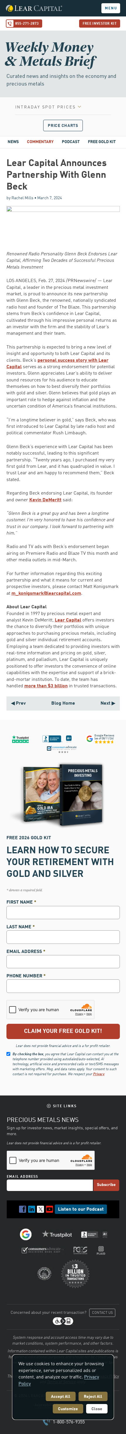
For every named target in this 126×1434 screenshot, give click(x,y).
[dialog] (63, 1387)
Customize (68, 1409)
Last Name (20, 927)
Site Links (65, 1106)
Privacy (99, 1074)
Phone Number (26, 976)
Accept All (60, 1397)
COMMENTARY (40, 142)
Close (96, 1409)
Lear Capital (68, 620)
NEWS (13, 142)
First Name (21, 902)
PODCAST (71, 142)
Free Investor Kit (100, 24)
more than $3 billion (46, 686)
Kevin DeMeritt (45, 500)
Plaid (101, 1250)
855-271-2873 (27, 24)
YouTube (49, 1209)
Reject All (93, 1397)
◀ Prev (18, 703)
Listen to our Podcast (81, 1209)
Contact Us (102, 1313)
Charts (63, 126)
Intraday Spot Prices (45, 107)
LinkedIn (31, 1209)
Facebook (22, 1209)
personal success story (62, 360)
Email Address (25, 951)
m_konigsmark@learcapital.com (46, 593)
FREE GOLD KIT (102, 142)
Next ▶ (108, 703)
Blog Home (63, 703)
